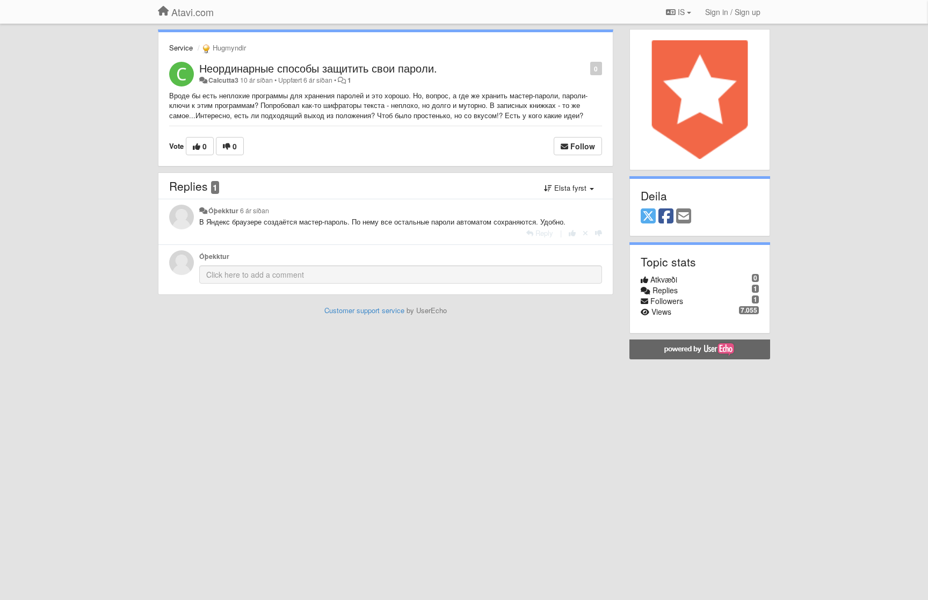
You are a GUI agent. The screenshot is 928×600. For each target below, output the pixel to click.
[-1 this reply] (598, 233)
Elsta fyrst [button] (570, 188)
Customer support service (364, 310)
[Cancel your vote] (585, 233)
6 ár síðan (254, 210)
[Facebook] (665, 216)
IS (681, 11)
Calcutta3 (223, 80)
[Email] (683, 216)
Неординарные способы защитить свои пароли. (318, 68)
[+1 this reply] (572, 233)
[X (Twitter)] (648, 216)
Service (181, 47)
